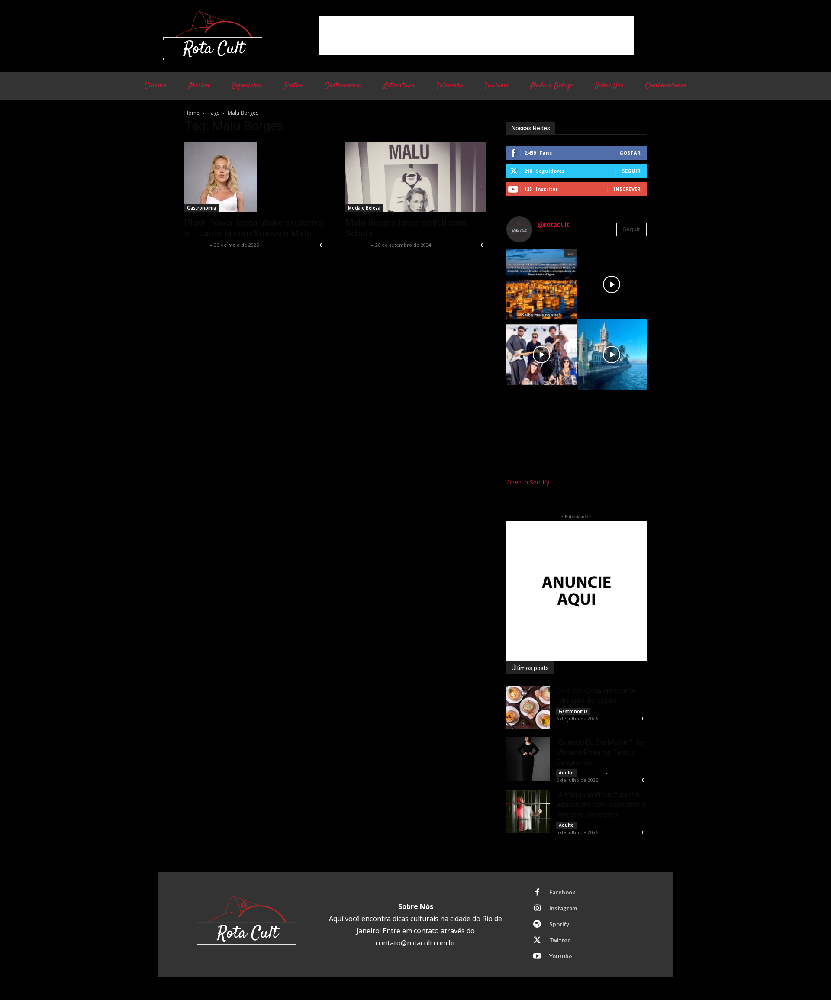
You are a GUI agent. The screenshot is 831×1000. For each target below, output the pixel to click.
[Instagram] (537, 908)
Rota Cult (196, 245)
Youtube (560, 956)
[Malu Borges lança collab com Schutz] (415, 177)
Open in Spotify (527, 482)
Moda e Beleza (364, 208)
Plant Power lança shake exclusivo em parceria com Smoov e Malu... (253, 228)
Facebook (562, 892)
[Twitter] (537, 940)
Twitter (559, 940)
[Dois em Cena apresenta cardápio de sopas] (528, 707)
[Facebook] (537, 892)
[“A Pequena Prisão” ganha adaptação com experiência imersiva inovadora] (528, 811)
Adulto (566, 773)
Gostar (630, 152)
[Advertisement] (476, 35)
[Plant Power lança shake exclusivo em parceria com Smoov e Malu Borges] (254, 177)
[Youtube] (537, 957)
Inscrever (627, 189)
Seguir (631, 171)
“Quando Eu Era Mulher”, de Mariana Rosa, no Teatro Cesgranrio (600, 752)
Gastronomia (201, 208)
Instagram (563, 908)
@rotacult (553, 224)
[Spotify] (537, 924)
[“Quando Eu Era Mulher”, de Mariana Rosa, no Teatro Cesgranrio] (528, 759)
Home (192, 112)
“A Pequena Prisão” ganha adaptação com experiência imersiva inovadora (601, 804)
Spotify (559, 924)
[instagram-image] (541, 284)
